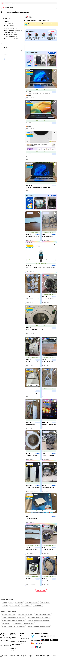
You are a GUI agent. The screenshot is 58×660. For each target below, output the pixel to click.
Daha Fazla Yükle (41, 590)
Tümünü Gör (52, 31)
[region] (41, 36)
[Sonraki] (56, 36)
